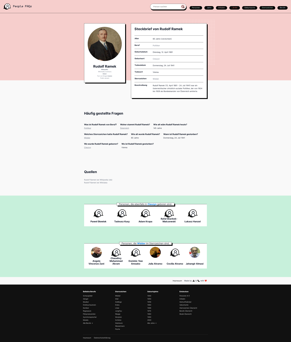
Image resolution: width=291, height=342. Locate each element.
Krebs (117, 305)
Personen (196, 7)
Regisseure (87, 311)
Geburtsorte (249, 7)
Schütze (118, 320)
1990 (149, 317)
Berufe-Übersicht (185, 311)
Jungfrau (118, 311)
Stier (117, 299)
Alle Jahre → (152, 323)
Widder (156, 79)
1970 (149, 311)
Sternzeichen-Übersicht (188, 308)
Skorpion (118, 317)
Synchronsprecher (90, 317)
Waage (117, 314)
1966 (149, 308)
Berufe (282, 7)
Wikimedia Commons (104, 71)
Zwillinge (118, 302)
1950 (149, 299)
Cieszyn (87, 147)
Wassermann (120, 326)
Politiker (156, 45)
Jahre (209, 7)
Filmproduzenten (89, 314)
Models (85, 320)
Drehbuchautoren (89, 305)
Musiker (86, 302)
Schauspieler (88, 296)
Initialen (221, 7)
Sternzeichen (267, 7)
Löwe (117, 308)
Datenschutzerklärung (102, 338)
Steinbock (119, 323)
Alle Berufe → (88, 323)
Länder (235, 7)
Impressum (177, 281)
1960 (149, 305)
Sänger (85, 299)
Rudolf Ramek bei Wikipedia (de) (98, 180)
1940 (149, 296)
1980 (149, 314)
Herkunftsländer (185, 302)
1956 (149, 302)
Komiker (86, 308)
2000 (149, 320)
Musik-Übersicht (185, 314)
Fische (117, 329)
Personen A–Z (184, 296)
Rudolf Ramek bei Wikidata (95, 182)
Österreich (124, 128)
